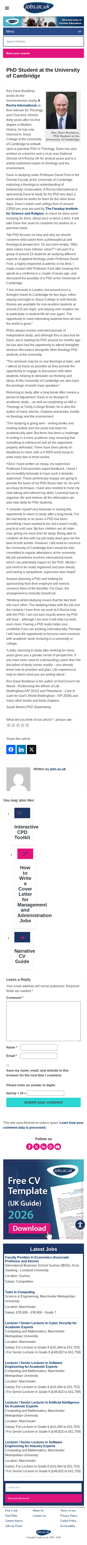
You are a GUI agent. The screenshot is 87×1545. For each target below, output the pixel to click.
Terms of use (68, 1510)
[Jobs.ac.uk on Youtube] (57, 1147)
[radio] (8, 725)
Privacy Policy (68, 1515)
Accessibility (67, 1526)
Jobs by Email (13, 1526)
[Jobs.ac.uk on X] (36, 1147)
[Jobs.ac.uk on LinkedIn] (43, 1147)
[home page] (43, 1532)
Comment (14, 997)
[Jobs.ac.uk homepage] (38, 7)
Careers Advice (14, 1520)
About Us (38, 1510)
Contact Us (39, 1515)
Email (11, 1056)
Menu (10, 31)
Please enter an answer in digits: (31, 1085)
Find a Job (11, 1510)
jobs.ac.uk (58, 769)
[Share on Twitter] (31, 749)
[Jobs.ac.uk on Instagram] (50, 1147)
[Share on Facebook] (11, 749)
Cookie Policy (68, 1520)
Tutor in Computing (20, 1292)
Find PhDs (11, 1515)
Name (11, 1047)
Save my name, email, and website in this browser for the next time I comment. (37, 1073)
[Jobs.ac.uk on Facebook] (29, 1147)
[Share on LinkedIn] (21, 749)
